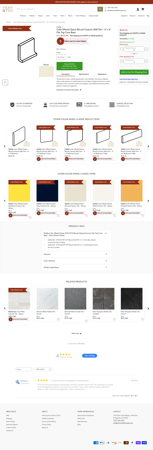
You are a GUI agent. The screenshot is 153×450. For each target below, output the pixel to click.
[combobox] (24, 369)
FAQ (7, 415)
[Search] (100, 9)
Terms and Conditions (49, 421)
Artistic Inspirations (51, 267)
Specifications (84, 74)
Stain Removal (82, 421)
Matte (69, 57)
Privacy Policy (46, 424)
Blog (79, 424)
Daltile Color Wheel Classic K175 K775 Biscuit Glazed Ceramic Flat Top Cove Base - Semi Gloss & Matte (73, 234)
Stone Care (81, 418)
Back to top (75, 333)
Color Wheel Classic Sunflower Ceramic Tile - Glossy (18, 206)
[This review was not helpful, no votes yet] (135, 396)
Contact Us (9, 430)
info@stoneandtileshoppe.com (116, 10)
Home (8, 22)
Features (47, 254)
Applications (102, 74)
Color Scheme (49, 261)
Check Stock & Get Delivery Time (69, 66)
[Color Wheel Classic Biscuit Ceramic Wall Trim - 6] (28, 52)
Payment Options (12, 424)
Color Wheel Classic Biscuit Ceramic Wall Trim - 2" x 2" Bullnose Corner (75, 151)
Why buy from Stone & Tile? (51, 415)
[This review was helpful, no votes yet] (131, 396)
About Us (45, 427)
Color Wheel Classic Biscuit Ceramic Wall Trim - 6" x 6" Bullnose (18, 151)
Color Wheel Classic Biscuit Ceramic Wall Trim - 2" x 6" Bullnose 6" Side (131, 151)
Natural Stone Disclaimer (86, 415)
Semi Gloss (61, 57)
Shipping (9, 418)
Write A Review (89, 356)
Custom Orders (11, 427)
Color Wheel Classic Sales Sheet (129, 79)
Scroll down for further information (68, 90)
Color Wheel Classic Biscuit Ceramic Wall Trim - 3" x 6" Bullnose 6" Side (103, 151)
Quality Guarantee (48, 418)
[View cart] (142, 9)
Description (66, 74)
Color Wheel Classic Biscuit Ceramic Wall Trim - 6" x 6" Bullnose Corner (47, 151)
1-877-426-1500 (112, 8)
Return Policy (10, 421)
